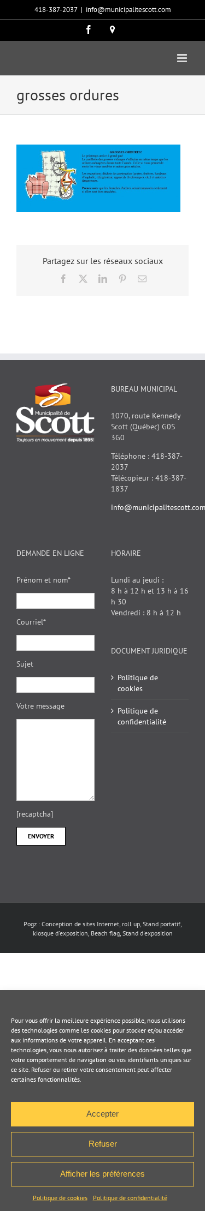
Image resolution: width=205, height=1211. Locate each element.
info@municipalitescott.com (128, 9)
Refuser (103, 1143)
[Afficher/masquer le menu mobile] (183, 58)
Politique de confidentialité (130, 1198)
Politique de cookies (60, 1198)
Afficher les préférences (102, 1173)
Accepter (102, 1113)
